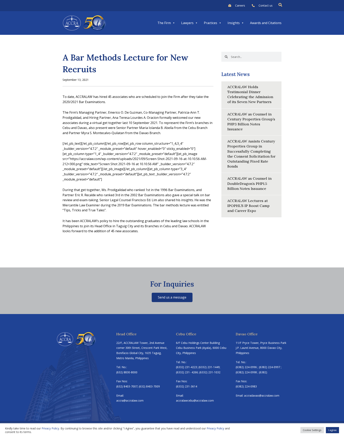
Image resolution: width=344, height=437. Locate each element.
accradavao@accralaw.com (261, 395)
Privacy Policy (50, 428)
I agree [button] (332, 430)
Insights (234, 23)
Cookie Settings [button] (312, 430)
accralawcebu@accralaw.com (195, 400)
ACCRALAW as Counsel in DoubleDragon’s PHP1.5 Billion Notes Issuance (249, 183)
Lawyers (187, 23)
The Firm (164, 23)
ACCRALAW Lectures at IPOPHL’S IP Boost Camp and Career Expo (248, 205)
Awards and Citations (265, 23)
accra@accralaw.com (130, 400)
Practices (210, 23)
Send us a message (172, 297)
